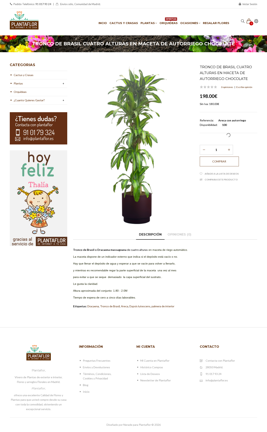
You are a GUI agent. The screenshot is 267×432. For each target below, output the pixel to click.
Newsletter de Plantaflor (155, 380)
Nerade (127, 424)
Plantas (18, 83)
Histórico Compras (151, 367)
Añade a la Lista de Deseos (222, 173)
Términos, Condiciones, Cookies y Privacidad (97, 376)
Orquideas (20, 91)
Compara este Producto (221, 179)
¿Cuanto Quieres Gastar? (29, 100)
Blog (85, 385)
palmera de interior (162, 306)
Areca (124, 306)
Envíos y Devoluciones (96, 367)
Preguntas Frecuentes (96, 360)
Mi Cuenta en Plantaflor (154, 360)
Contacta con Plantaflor (220, 360)
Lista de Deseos (150, 374)
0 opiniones (227, 87)
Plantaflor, (39, 370)
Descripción (150, 234)
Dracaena (93, 306)
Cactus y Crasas (23, 75)
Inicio (86, 391)
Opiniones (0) (179, 234)
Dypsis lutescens (139, 306)
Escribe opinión (244, 87)
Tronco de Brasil (110, 306)
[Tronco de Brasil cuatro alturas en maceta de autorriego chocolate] (133, 145)
